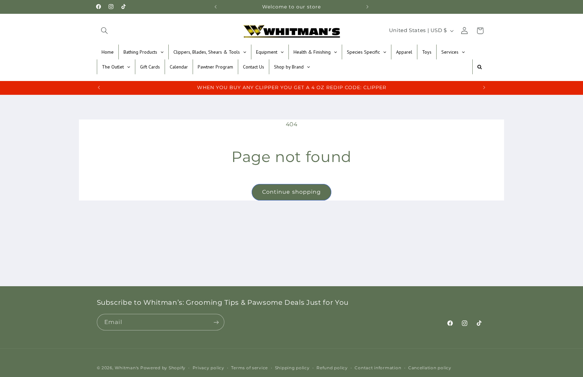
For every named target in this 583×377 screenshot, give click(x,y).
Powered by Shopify (163, 368)
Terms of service (249, 368)
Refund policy (332, 368)
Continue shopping (291, 192)
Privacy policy (208, 368)
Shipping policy (292, 368)
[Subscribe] (216, 322)
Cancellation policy (429, 368)
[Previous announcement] (215, 7)
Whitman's (127, 368)
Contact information (378, 368)
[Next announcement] (367, 7)
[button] (104, 30)
